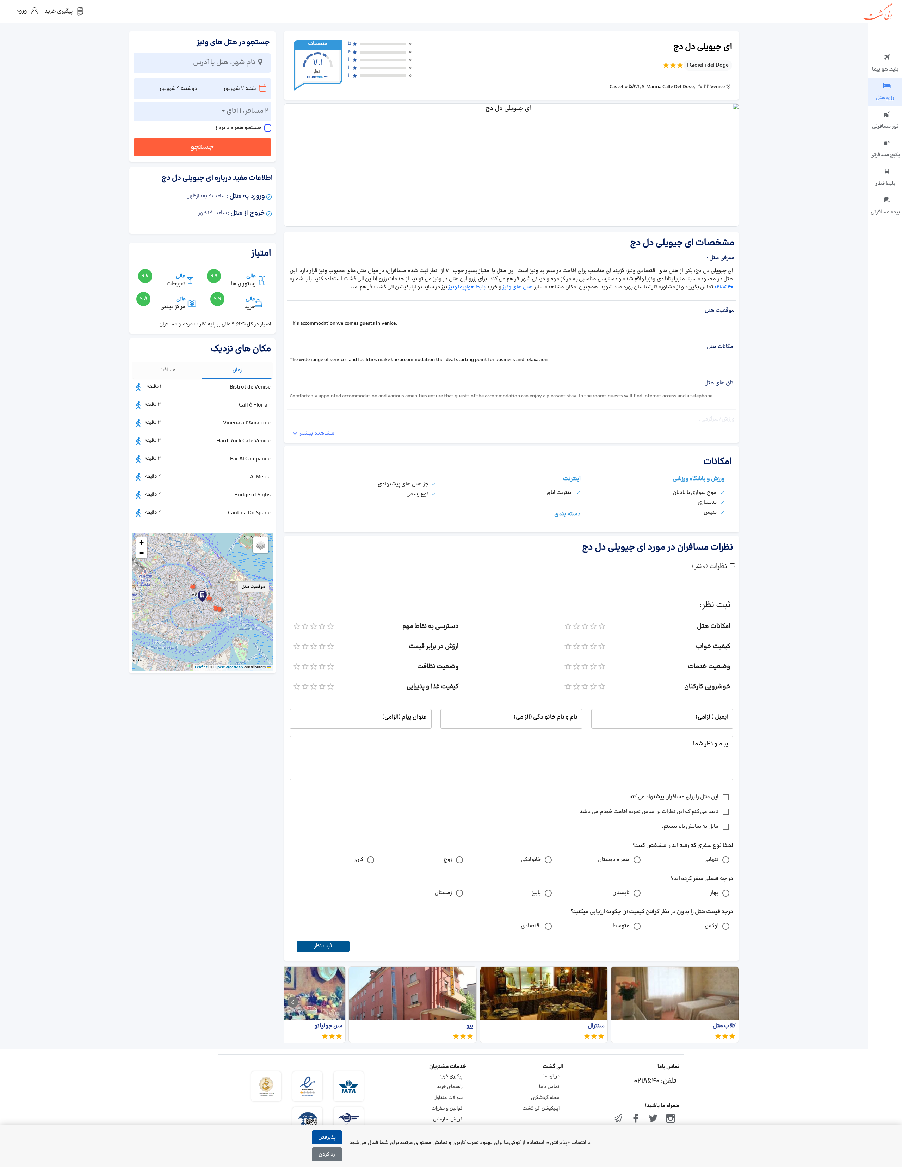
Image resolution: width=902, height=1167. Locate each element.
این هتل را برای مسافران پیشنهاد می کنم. (673, 797)
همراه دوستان (614, 860)
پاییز (536, 893)
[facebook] (636, 1119)
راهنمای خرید (450, 1086)
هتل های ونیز (517, 287)
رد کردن (327, 1154)
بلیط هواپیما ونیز (467, 287)
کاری (358, 860)
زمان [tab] (237, 370)
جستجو (202, 147)
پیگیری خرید (451, 1076)
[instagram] (670, 1119)
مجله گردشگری (545, 1097)
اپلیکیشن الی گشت (541, 1108)
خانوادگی (531, 860)
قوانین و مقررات (447, 1108)
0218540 (723, 287)
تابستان (621, 893)
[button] (202, 596)
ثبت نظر (323, 946)
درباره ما (551, 1076)
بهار (714, 893)
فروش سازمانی (448, 1119)
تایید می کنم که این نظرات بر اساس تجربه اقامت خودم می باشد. (648, 812)
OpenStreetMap (229, 667)
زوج (448, 860)
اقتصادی (531, 926)
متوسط (621, 926)
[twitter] (653, 1119)
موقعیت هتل (253, 587)
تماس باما (549, 1086)
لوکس (711, 926)
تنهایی (711, 860)
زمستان (443, 893)
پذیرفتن (327, 1138)
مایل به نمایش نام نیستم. (690, 827)
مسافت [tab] (167, 370)
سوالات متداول (448, 1097)
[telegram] (618, 1119)
